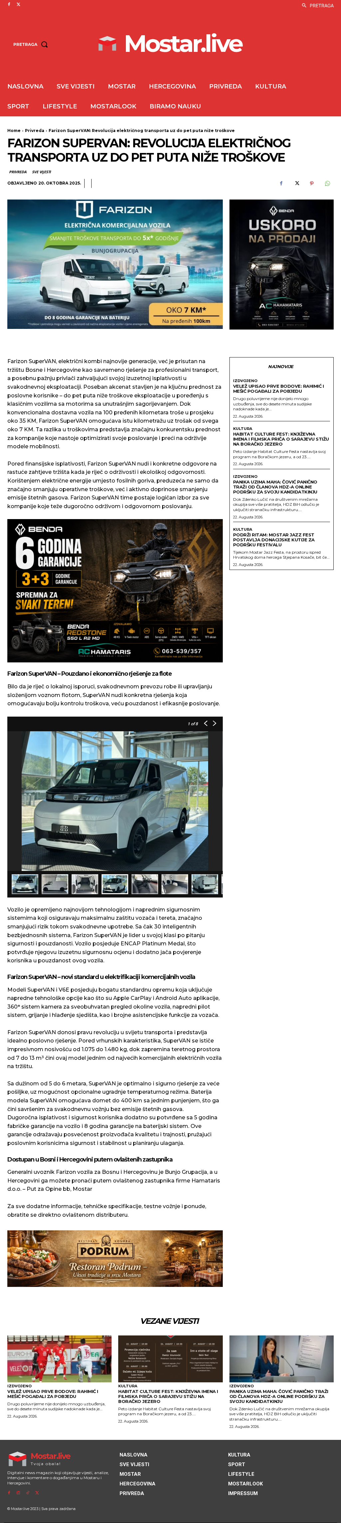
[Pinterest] (311, 183)
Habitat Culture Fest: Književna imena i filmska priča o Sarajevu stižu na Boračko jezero (281, 439)
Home (14, 130)
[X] (18, 5)
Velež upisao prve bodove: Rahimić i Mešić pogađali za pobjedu (278, 388)
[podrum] (115, 1258)
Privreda (34, 130)
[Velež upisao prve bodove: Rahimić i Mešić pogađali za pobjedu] (59, 1358)
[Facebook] (9, 5)
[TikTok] (28, 1493)
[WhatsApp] (327, 183)
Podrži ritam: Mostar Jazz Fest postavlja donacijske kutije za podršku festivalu (274, 539)
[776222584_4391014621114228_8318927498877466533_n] (281, 265)
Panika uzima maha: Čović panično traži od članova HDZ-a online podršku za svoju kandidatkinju (275, 486)
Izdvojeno (245, 381)
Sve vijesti (41, 171)
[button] (316, 5)
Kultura (242, 429)
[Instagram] (18, 1493)
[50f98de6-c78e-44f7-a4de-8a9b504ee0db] (115, 590)
